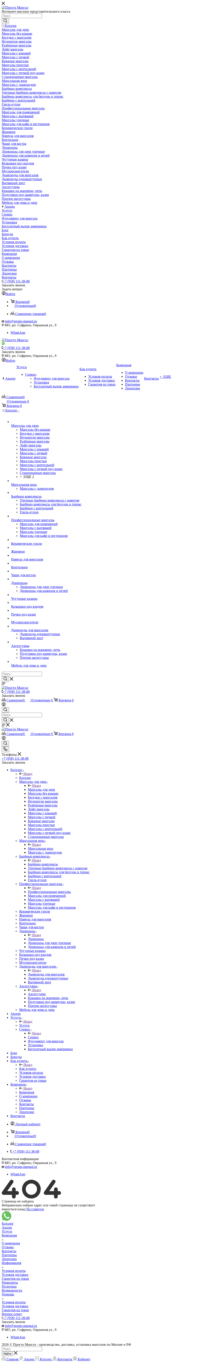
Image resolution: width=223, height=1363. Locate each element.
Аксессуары (37, 994)
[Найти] (5, 21)
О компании (11, 1243)
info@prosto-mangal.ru (21, 321)
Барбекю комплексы (43, 864)
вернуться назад (13, 1209)
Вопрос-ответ (12, 1314)
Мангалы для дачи (41, 789)
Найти (7, 1353)
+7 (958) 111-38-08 (16, 281)
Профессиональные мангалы (49, 892)
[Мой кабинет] (4, 705)
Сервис (33, 1037)
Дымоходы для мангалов (46, 974)
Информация (11, 1263)
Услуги (24, 1025)
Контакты (9, 1251)
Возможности (12, 1290)
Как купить (27, 1069)
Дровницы (36, 939)
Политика (9, 1286)
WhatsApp (17, 332)
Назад (28, 774)
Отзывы (8, 1247)
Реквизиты (10, 1282)
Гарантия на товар (15, 1278)
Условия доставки (15, 1275)
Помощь (8, 1294)
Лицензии (9, 1259)
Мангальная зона (40, 848)
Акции (7, 1227)
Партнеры (9, 1255)
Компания (26, 1092)
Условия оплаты (14, 1271)
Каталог (25, 778)
